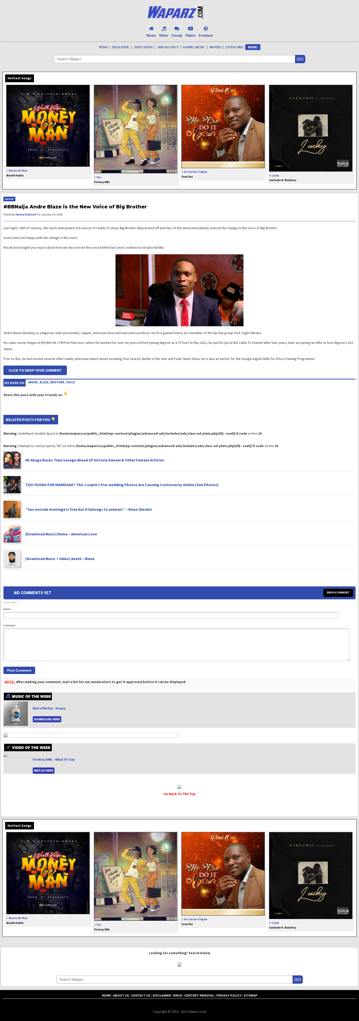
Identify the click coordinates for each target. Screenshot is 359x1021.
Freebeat (206, 35)
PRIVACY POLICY (229, 995)
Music (164, 35)
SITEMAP (250, 995)
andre (33, 382)
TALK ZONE (120, 47)
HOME (106, 995)
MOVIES (215, 47)
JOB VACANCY (168, 47)
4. (282, 178)
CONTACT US (140, 995)
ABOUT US (121, 995)
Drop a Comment (338, 592)
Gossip (176, 35)
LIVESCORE (234, 47)
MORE (252, 47)
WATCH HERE (43, 770)
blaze (44, 382)
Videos (190, 35)
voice (70, 382)
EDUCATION (144, 47)
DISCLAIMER (162, 995)
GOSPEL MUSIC (194, 47)
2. (102, 179)
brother (57, 382)
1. (16, 173)
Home (151, 35)
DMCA (177, 995)
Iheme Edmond (26, 214)
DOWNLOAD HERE (47, 719)
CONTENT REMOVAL (199, 995)
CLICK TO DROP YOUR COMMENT (35, 370)
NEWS (103, 47)
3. (194, 174)
